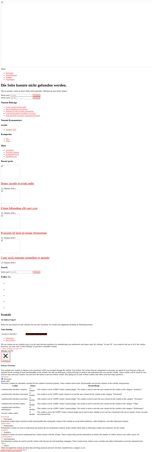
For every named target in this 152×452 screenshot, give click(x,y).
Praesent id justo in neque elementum (19, 111)
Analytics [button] (4, 430)
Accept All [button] (17, 349)
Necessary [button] (5, 377)
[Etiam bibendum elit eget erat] (10, 203)
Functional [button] (5, 417)
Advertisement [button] (6, 437)
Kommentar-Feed (12, 154)
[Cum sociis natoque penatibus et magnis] (10, 253)
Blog (7, 139)
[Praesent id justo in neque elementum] (10, 228)
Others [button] (3, 443)
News (8, 141)
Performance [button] (5, 423)
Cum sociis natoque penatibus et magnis (21, 113)
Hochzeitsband (11, 75)
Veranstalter (10, 79)
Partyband (9, 73)
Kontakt (9, 77)
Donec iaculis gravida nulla (16, 107)
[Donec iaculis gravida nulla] (10, 178)
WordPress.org (11, 157)
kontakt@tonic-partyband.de (36, 334)
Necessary (8, 379)
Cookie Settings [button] (7, 349)
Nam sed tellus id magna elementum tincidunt (23, 116)
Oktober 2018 (11, 130)
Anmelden (10, 150)
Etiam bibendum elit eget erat (17, 109)
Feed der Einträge (12, 152)
